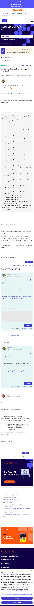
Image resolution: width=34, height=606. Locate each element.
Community (4, 13)
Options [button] (5, 60)
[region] (17, 587)
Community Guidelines (9, 556)
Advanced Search (6, 43)
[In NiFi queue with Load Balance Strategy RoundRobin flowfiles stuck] (1, 335)
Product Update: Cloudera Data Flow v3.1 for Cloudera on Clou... (16, 515)
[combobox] (17, 39)
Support (27, 13)
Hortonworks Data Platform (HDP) (23, 75)
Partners (19, 13)
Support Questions (7, 57)
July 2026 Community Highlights (10, 495)
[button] (31, 91)
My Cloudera (5, 563)
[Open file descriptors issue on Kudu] (32, 335)
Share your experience (14, 50)
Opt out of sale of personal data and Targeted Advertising (17, 594)
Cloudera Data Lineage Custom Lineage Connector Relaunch (17, 504)
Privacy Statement (20, 590)
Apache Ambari (10, 75)
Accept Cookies (17, 602)
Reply (29, 262)
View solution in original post (9, 308)
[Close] (32, 570)
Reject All (17, 598)
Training (13, 13)
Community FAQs (7, 559)
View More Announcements (17, 519)
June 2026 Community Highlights (10, 499)
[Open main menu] (32, 21)
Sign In (4, 20)
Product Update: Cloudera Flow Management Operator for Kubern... (16, 509)
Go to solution (26, 65)
